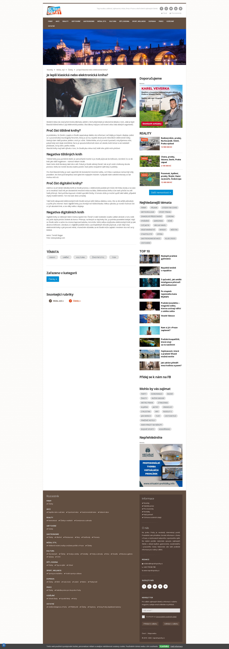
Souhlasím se (161, 617)
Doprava (50, 579)
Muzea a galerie (127, 554)
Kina (107, 554)
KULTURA (112, 21)
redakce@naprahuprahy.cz (153, 564)
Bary (78, 537)
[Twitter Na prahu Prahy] (171, 8)
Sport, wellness (54, 570)
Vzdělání (51, 595)
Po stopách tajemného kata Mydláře (169, 294)
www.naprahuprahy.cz (151, 571)
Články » (77, 301)
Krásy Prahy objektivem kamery (110, 607)
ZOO (58, 557)
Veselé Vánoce (168, 315)
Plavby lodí (93, 582)
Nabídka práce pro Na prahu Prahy (68, 590)
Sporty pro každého (55, 574)
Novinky (50, 70)
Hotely (50, 529)
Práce (49, 587)
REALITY (65, 21)
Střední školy (52, 599)
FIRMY (50, 21)
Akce (49, 509)
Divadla (115, 554)
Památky (85, 554)
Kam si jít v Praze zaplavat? (169, 329)
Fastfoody (86, 537)
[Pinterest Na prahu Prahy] (180, 8)
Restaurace (69, 537)
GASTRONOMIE (88, 21)
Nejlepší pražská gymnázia (169, 257)
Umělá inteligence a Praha (57, 607)
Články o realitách (66, 521)
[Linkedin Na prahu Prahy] (176, 8)
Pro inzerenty (176, 13)
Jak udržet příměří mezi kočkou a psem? (171, 364)
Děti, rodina (52, 562)
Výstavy (51, 557)
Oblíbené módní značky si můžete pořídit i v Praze (66, 546)
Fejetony (92, 607)
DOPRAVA (152, 21)
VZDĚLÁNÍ (170, 21)
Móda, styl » (58, 301)
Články (70, 70)
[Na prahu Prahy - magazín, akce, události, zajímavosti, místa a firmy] (54, 11)
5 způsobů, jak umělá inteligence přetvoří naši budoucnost (171, 282)
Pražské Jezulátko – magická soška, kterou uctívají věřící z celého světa (171, 307)
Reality (50, 517)
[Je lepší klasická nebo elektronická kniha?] (91, 97)
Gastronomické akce (89, 512)
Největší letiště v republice (168, 269)
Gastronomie (53, 534)
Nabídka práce (149, 506)
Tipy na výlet (60, 565)
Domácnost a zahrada (84, 521)
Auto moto (67, 582)
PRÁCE (161, 21)
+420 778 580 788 (149, 567)
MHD (58, 582)
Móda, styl (60, 70)
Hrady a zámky (74, 554)
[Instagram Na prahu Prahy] (166, 8)
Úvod (165, 13)
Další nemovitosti (160, 192)
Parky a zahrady (97, 554)
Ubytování (51, 526)
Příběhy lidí (74, 607)
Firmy (49, 501)
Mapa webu (152, 633)
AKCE (57, 21)
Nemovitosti (52, 521)
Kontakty (147, 512)
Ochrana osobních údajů (152, 517)
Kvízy (75, 599)
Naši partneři (148, 515)
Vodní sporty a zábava (73, 574)
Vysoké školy (65, 599)
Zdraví (70, 565)
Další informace (176, 646)
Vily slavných (52, 554)
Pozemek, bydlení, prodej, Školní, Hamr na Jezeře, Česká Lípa (171, 176)
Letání (76, 582)
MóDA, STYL (101, 21)
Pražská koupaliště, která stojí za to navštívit (170, 342)
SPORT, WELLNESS (139, 21)
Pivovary (96, 537)
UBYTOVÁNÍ (76, 21)
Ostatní (50, 604)
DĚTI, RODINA (124, 21)
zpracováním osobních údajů (166, 617)
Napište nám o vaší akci (56, 512)
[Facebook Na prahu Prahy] (161, 8)
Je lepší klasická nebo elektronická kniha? (92, 70)
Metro (84, 582)
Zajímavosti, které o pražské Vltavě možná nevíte (170, 354)
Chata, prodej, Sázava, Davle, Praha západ (171, 159)
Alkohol (59, 537)
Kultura (50, 551)
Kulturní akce (104, 512)
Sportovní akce (73, 512)
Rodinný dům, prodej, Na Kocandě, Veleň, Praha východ (171, 141)
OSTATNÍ (51, 26)
